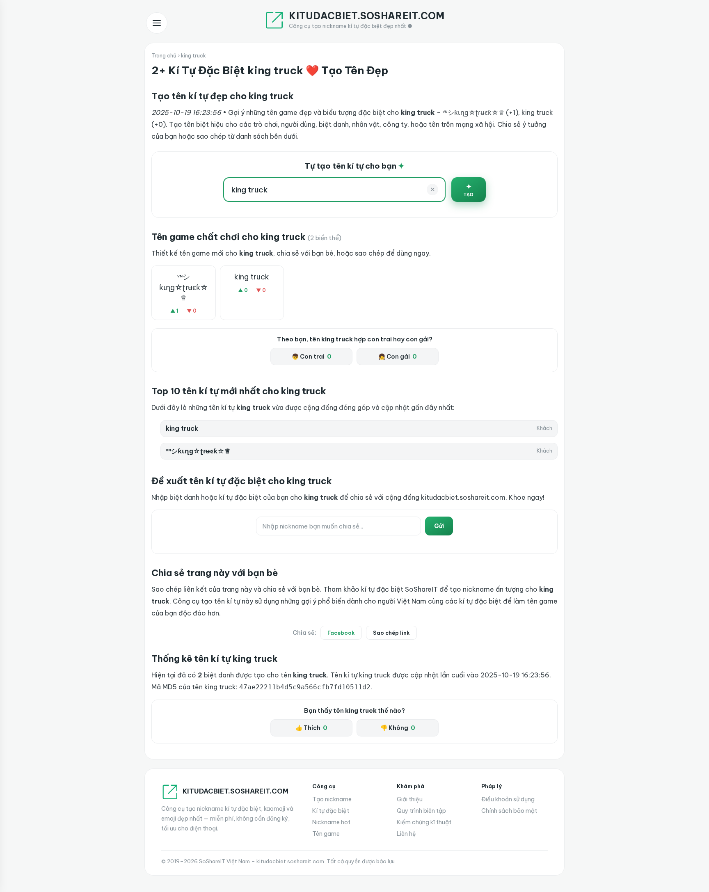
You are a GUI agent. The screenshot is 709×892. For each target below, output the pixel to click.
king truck (251, 276)
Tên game (326, 833)
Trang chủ (163, 55)
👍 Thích (311, 728)
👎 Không (397, 728)
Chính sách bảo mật (509, 810)
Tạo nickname (332, 799)
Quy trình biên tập (421, 810)
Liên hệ (406, 833)
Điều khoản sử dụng (508, 799)
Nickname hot (331, 822)
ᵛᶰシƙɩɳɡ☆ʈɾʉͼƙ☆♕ (183, 287)
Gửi (439, 526)
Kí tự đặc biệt (330, 810)
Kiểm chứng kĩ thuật (424, 822)
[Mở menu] (156, 23)
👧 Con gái (397, 356)
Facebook (341, 632)
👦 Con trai (312, 356)
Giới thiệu (410, 799)
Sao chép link (391, 632)
